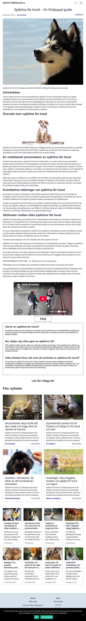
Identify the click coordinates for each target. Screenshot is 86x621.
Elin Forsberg (10, 444)
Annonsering (58, 602)
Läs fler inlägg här (43, 380)
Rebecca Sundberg (53, 498)
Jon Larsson (21, 15)
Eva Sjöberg (50, 444)
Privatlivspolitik (46, 617)
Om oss (58, 605)
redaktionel (79, 15)
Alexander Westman (12, 498)
